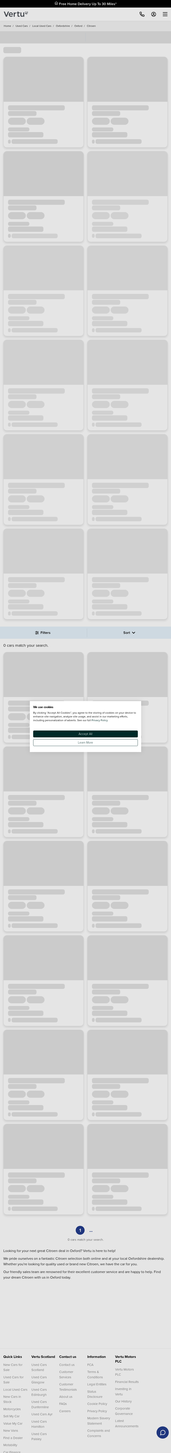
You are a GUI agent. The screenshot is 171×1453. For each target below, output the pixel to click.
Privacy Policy (100, 720)
